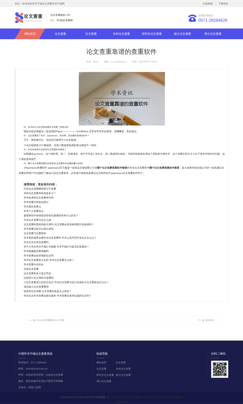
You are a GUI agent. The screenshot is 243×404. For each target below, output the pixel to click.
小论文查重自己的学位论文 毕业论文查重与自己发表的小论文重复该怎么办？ (66, 282)
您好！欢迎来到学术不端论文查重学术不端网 (40, 3)
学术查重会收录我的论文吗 (39, 255)
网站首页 (30, 33)
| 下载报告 (221, 3)
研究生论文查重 (152, 33)
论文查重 (60, 33)
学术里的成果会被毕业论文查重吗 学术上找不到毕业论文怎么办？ (60, 237)
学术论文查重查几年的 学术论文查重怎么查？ (49, 260)
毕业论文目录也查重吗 (36, 242)
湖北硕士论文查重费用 (36, 286)
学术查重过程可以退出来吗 (39, 228)
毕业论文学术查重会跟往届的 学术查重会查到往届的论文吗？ (58, 295)
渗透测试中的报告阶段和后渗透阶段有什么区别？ (51, 215)
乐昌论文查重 (31, 268)
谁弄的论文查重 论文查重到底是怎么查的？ (48, 291)
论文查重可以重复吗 (35, 233)
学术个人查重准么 (34, 211)
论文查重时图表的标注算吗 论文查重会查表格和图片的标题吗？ (59, 224)
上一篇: (33, 320)
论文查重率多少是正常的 (37, 273)
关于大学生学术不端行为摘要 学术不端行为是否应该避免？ (56, 246)
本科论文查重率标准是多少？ (40, 193)
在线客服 (208, 3)
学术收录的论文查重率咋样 (39, 197)
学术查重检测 (175, 397)
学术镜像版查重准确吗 (36, 251)
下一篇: (201, 320)
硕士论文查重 (182, 33)
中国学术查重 (121, 401)
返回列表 (209, 320)
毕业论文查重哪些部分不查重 (40, 188)
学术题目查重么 (32, 206)
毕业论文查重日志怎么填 (37, 219)
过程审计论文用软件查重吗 (39, 277)
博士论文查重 (212, 33)
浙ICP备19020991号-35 (118, 397)
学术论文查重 (159, 397)
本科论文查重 (121, 33)
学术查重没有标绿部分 (36, 202)
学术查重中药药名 (34, 264)
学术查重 (146, 397)
